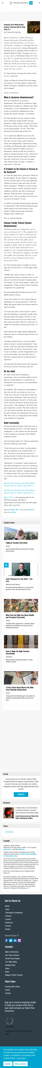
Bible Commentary (12, 952)
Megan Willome (9, 497)
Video (7, 968)
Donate (5, 12)
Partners (8, 916)
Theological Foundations (14, 913)
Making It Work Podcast (14, 975)
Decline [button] (8, 1064)
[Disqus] (21, 741)
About (5, 8)
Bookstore (9, 922)
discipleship (9, 832)
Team (7, 909)
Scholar (8, 993)
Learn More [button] (21, 1058)
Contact (8, 926)
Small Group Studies (12, 958)
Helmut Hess (7, 849)
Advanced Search (11, 935)
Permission (21, 849)
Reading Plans (10, 965)
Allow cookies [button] (20, 1064)
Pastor (7, 990)
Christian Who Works (12, 987)
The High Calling (11, 962)
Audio (7, 972)
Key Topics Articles (12, 955)
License (8, 919)
